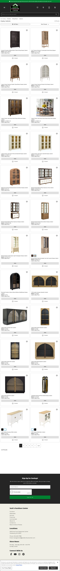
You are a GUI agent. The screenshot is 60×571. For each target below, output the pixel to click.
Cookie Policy (19, 565)
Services (12, 515)
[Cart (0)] (55, 7)
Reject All (53, 568)
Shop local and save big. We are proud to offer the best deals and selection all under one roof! (31, 1)
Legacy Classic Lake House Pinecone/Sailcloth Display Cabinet (14, 153)
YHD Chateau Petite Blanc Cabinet (38, 432)
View (15, 55)
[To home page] (15, 7)
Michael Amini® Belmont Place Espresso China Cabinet (42, 187)
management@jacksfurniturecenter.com (24, 538)
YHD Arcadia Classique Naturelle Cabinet (39, 292)
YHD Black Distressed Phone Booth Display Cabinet (41, 395)
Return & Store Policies (16, 524)
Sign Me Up (30, 497)
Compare (16, 58)
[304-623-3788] (49, 7)
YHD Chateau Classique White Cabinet (9, 432)
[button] (4, 7)
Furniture (9, 18)
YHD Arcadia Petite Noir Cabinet (7, 395)
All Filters (16, 24)
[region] (30, 565)
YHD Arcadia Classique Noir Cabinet (8, 327)
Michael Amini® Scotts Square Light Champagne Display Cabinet (14, 255)
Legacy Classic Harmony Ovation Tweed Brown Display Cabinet (14, 84)
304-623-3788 (17, 536)
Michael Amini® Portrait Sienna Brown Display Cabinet (42, 221)
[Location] (43, 7)
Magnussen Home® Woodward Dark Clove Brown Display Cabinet (14, 187)
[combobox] (44, 24)
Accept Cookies (43, 568)
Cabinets (21, 18)
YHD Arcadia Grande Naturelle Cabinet (39, 327)
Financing (12, 517)
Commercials (13, 519)
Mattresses (12, 513)
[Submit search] (56, 14)
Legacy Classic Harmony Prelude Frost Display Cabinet (42, 84)
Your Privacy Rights (6, 568)
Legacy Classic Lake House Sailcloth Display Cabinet (42, 153)
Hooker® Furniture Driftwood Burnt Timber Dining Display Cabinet (14, 50)
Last (39, 445)
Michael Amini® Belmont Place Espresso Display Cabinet (12, 221)
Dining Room (15, 18)
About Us (12, 521)
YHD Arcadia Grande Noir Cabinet (8, 361)
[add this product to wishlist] (27, 30)
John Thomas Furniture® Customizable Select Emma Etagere (43, 50)
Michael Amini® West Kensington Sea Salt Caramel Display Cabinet (44, 258)
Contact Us (13, 522)
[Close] (57, 562)
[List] (37, 7)
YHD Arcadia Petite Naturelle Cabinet (38, 361)
